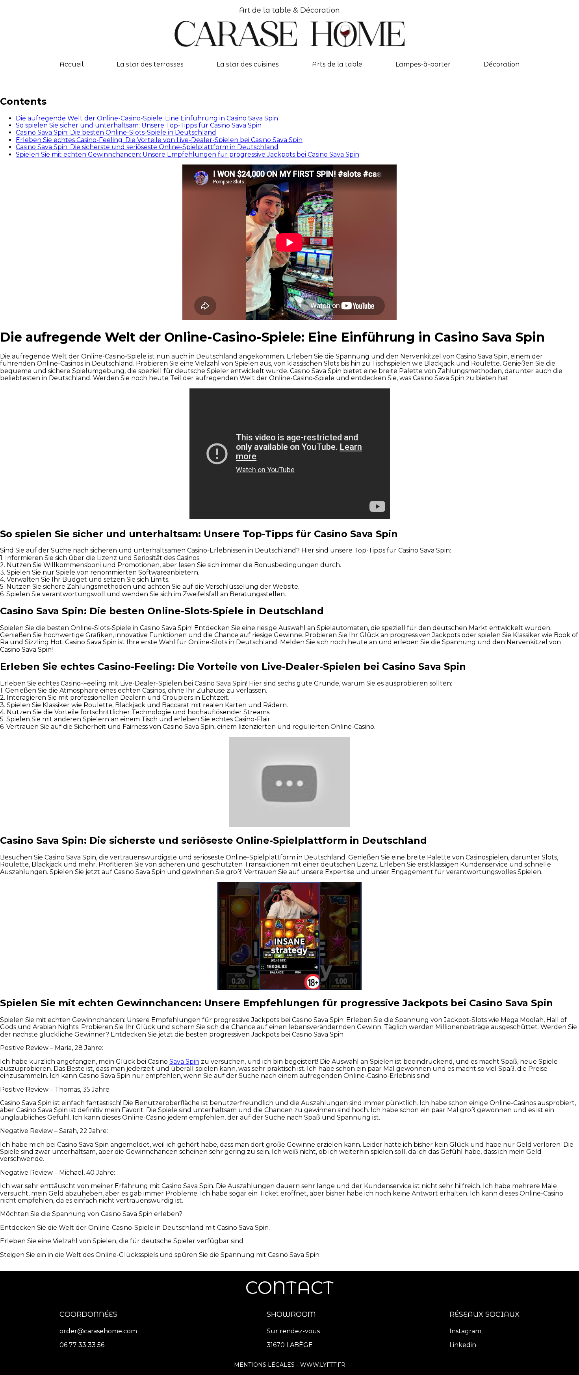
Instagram (465, 1331)
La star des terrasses (150, 64)
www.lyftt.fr (322, 1365)
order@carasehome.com (98, 1331)
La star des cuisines (248, 64)
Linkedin (462, 1345)
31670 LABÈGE (290, 1345)
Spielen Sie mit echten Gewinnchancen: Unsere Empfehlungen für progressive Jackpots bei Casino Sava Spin (187, 154)
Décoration (502, 64)
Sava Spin (184, 1061)
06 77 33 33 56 (81, 1345)
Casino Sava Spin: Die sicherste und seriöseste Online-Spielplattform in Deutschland (147, 147)
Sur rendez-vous (293, 1331)
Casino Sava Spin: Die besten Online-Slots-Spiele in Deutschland (116, 132)
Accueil (71, 64)
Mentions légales (264, 1365)
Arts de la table (337, 64)
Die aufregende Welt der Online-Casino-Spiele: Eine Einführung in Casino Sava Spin (147, 118)
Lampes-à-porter (423, 64)
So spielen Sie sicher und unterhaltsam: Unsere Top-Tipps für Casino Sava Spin (139, 125)
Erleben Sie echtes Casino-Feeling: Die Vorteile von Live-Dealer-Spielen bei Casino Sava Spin (159, 140)
